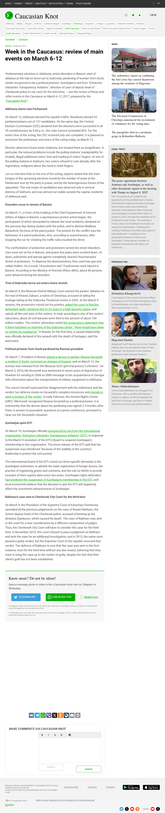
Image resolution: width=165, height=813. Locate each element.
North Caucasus (72, 28)
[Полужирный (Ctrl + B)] (42, 735)
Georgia (99, 23)
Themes (18, 3)
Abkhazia (10, 23)
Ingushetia (110, 23)
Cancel (89, 769)
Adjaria (19, 23)
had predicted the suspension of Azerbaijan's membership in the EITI (48, 479)
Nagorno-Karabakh (54, 28)
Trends (28, 3)
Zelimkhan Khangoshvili (126, 293)
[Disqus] (54, 671)
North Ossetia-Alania (91, 28)
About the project (71, 787)
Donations (110, 787)
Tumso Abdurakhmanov (125, 386)
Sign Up (51, 767)
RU (154, 3)
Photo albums (83, 3)
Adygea (28, 23)
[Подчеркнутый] (55, 735)
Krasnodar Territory (35, 28)
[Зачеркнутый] (61, 735)
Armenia (37, 23)
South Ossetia (50, 33)
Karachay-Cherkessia (15, 28)
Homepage (10, 39)
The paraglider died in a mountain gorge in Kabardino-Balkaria (131, 134)
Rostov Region (140, 28)
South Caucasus (13, 33)
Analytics (40, 3)
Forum (69, 3)
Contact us (92, 787)
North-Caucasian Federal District (117, 28)
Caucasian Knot (16, 101)
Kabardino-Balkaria (125, 23)
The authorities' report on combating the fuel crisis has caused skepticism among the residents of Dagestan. (133, 79)
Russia (152, 28)
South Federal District (32, 33)
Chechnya (78, 23)
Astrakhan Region (51, 23)
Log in (153, 15)
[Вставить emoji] (69, 735)
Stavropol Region (66, 33)
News (8, 3)
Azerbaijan (66, 23)
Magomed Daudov (122, 340)
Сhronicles (23, 39)
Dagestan (89, 23)
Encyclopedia (56, 3)
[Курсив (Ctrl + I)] (48, 735)
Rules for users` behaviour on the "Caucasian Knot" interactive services (65, 800)
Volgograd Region (84, 33)
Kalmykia (141, 23)
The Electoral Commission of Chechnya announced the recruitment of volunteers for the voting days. (133, 119)
